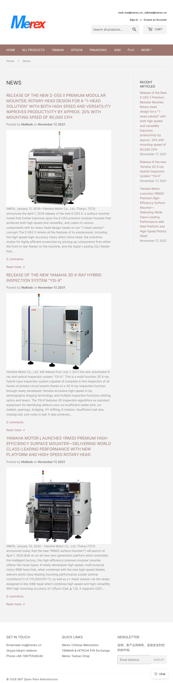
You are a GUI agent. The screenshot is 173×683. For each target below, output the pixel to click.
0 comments (14, 259)
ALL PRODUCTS (33, 50)
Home (10, 50)
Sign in (134, 19)
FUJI (131, 50)
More (145, 50)
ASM (117, 50)
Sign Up (159, 659)
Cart (158, 29)
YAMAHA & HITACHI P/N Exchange (86, 650)
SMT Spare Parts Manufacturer (37, 679)
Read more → (15, 267)
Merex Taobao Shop (76, 656)
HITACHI (76, 50)
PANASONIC (98, 50)
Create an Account (155, 19)
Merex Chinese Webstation (80, 645)
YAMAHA (58, 50)
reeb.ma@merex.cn (27, 645)
